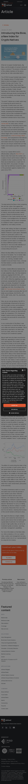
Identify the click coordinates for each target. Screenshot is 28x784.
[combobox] (22, 370)
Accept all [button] (15, 405)
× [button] (24, 370)
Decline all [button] (14, 409)
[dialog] (14, 392)
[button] (14, 413)
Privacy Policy (13, 401)
